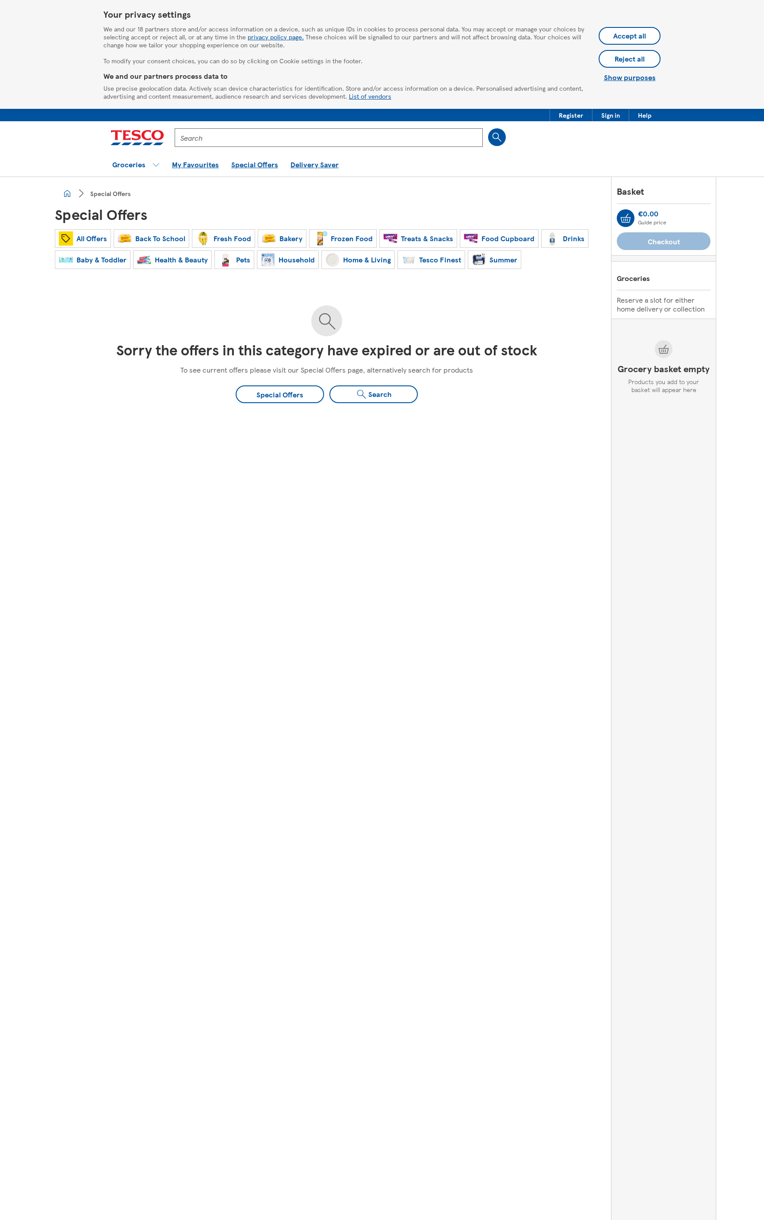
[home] (67, 193)
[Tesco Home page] (137, 138)
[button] (571, 115)
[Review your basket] (625, 218)
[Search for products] (497, 137)
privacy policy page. (276, 36)
